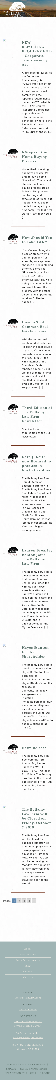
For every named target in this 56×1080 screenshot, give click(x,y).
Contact (28, 971)
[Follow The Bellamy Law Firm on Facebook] (26, 986)
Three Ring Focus (38, 1073)
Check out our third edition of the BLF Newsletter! (36, 432)
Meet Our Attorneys (28, 960)
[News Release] (10, 749)
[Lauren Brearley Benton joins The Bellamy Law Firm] (10, 551)
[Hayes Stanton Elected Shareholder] (10, 645)
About (28, 949)
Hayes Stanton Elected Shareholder (35, 652)
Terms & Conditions (33, 1069)
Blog (28, 966)
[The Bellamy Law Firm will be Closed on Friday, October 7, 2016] (10, 807)
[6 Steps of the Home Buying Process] (10, 153)
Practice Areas (27, 954)
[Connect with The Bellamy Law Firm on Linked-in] (30, 986)
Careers (28, 977)
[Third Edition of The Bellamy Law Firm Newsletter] (10, 409)
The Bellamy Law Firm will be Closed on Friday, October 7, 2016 (36, 818)
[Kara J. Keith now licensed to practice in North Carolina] (10, 458)
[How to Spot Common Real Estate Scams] (10, 323)
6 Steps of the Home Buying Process (34, 157)
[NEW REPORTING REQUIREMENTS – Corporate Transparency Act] (10, 40)
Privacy (11, 1069)
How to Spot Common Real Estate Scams (35, 327)
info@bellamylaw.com (28, 998)
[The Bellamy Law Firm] (14, 9)
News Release (34, 748)
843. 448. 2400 (28, 1010)
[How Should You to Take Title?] (10, 239)
